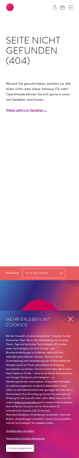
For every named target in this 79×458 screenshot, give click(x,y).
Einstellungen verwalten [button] (20, 431)
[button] (70, 7)
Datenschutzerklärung (28, 402)
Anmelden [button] (61, 273)
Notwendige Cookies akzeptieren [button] (25, 438)
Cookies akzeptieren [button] (20, 448)
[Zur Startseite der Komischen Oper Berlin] (10, 7)
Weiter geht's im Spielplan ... (26, 110)
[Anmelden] (54, 7)
